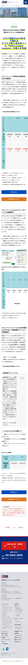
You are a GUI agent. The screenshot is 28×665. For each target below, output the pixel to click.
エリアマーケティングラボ (20, 626)
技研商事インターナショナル (4, 2)
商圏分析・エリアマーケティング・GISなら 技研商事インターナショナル (14, 660)
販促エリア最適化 (18, 611)
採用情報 (16, 633)
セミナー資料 (17, 622)
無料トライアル (17, 639)
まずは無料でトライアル (13, 199)
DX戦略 (3, 637)
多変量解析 (17, 615)
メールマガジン (17, 635)
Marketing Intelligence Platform (7, 628)
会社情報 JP (17, 631)
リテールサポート (18, 612)
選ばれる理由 (4, 633)
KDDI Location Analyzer (7, 609)
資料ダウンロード (18, 637)
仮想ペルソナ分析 (5, 616)
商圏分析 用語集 (18, 628)
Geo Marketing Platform (7, 626)
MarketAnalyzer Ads (6, 619)
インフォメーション (5, 639)
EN (21, 631)
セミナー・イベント (18, 618)
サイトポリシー (14, 653)
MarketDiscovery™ (6, 624)
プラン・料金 (4, 635)
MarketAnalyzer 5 (6, 605)
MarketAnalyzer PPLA (7, 621)
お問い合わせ (14, 192)
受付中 (16, 620)
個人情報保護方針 (5, 653)
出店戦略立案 (17, 608)
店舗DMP (4, 615)
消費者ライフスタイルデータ (7, 618)
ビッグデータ (17, 614)
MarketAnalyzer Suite (7, 623)
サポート (3, 641)
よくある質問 (4, 643)
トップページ (4, 631)
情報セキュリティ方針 (6, 654)
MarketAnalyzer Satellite (7, 607)
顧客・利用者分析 (18, 609)
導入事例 (16, 604)
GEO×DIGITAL (5, 613)
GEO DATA (4, 612)
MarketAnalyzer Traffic (7, 610)
